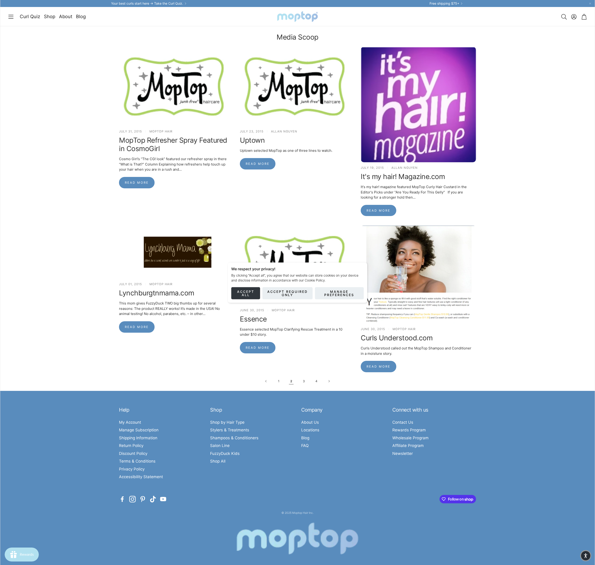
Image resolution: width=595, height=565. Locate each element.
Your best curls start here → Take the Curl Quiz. (147, 3)
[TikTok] (153, 499)
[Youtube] (163, 499)
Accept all (245, 293)
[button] (11, 16)
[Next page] (329, 381)
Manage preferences (339, 293)
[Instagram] (132, 499)
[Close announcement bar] (590, 3)
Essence (253, 319)
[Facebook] (122, 499)
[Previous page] (266, 381)
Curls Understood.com (397, 338)
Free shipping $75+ (444, 3)
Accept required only (287, 293)
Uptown (252, 140)
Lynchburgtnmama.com (156, 293)
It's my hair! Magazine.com (403, 176)
